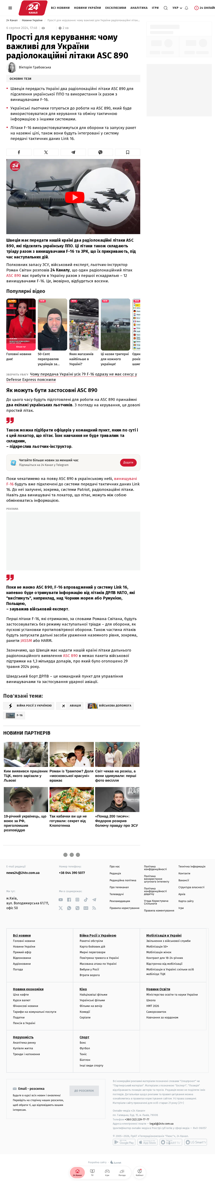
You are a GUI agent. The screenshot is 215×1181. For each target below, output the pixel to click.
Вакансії (183, 880)
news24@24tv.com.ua (23, 873)
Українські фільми (92, 1000)
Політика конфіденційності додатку (155, 891)
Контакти (184, 873)
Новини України (87, 8)
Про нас (115, 866)
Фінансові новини (25, 1006)
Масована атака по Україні (98, 964)
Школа (151, 1000)
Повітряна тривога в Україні (99, 958)
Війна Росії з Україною (98, 935)
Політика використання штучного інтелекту (156, 879)
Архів (181, 894)
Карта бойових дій (92, 946)
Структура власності (191, 887)
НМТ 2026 (152, 1006)
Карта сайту (186, 901)
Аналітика (139, 8)
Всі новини (60, 8)
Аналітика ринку (24, 1042)
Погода (18, 969)
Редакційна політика (123, 880)
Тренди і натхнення (26, 1054)
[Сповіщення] (186, 8)
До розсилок (84, 1090)
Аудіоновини (22, 964)
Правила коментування (159, 910)
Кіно (83, 989)
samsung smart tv (195, 1142)
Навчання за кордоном (162, 1017)
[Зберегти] (127, 152)
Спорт (84, 1037)
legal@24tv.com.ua (161, 1123)
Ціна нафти (21, 994)
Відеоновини (22, 958)
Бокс (83, 1042)
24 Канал (12, 20)
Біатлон (85, 1060)
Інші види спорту (91, 1065)
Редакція (115, 873)
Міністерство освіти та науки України (172, 994)
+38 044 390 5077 (72, 873)
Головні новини (24, 941)
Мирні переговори (92, 952)
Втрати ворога (90, 975)
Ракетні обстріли (91, 941)
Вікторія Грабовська (35, 67)
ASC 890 (13, 275)
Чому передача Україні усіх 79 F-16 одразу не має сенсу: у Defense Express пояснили (71, 377)
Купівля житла (23, 1048)
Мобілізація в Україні (164, 935)
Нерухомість (23, 1037)
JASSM (26, 640)
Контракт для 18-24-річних (164, 958)
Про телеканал (119, 887)
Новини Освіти (158, 989)
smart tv (171, 1142)
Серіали (85, 1017)
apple (147, 1142)
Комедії (85, 1012)
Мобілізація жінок (158, 952)
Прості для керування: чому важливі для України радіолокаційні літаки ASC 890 (93, 20)
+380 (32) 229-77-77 (137, 1119)
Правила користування (124, 908)
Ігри (155, 8)
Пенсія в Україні (24, 1023)
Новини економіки (28, 989)
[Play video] (75, 197)
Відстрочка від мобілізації (164, 964)
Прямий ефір (22, 952)
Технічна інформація (191, 866)
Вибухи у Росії (89, 969)
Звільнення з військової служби (168, 941)
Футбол (85, 1048)
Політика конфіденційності (155, 868)
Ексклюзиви (115, 8)
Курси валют (21, 1000)
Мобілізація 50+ (157, 946)
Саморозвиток (156, 1012)
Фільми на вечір (91, 1006)
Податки (19, 1017)
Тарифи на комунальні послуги (34, 1012)
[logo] (33, 8)
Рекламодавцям (120, 901)
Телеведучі (117, 894)
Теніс (83, 1054)
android (124, 1142)
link (60, 899)
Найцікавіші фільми (93, 994)
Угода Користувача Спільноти (156, 902)
